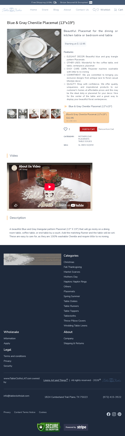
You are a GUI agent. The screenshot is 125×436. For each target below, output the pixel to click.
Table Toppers (71, 311)
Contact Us (82, 9)
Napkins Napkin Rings (75, 281)
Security (8, 366)
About (67, 9)
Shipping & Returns (74, 343)
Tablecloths (70, 316)
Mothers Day (71, 276)
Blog (56, 9)
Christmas (69, 262)
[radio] (86, 117)
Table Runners (71, 306)
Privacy (7, 361)
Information (10, 338)
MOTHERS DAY (85, 136)
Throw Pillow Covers (75, 320)
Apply (7, 343)
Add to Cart (88, 129)
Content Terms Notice (24, 412)
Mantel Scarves (72, 272)
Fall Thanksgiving (73, 267)
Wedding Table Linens (75, 325)
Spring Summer (72, 296)
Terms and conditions (15, 356)
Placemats (69, 291)
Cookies (43, 412)
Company (68, 338)
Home (33, 9)
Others (67, 286)
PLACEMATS (83, 139)
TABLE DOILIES (85, 141)
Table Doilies (70, 301)
